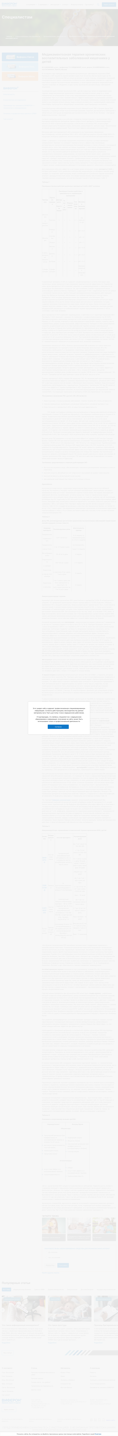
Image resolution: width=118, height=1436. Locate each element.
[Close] (116, 1434)
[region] (59, 1434)
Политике (98, 1434)
